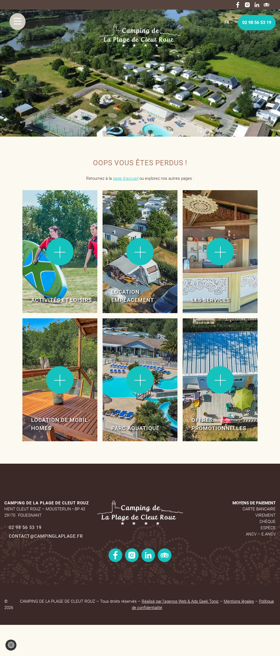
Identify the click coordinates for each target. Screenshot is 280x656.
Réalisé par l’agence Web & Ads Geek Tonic (180, 601)
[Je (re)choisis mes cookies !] (10, 645)
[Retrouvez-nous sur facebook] (238, 5)
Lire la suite (40, 207)
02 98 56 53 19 (256, 22)
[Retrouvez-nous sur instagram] (247, 5)
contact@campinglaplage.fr (46, 536)
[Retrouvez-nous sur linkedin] (257, 5)
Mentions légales (239, 601)
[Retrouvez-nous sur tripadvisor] (266, 5)
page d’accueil (125, 178)
